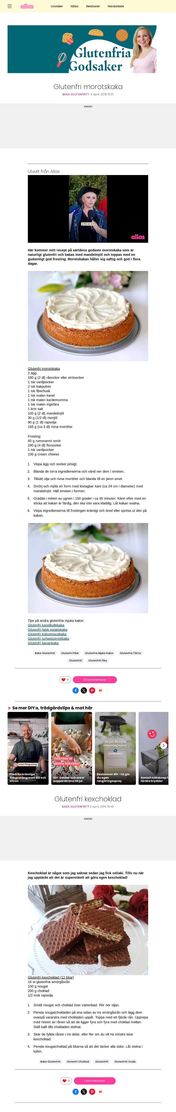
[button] (28, 748)
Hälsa (74, 6)
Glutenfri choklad (78, 1061)
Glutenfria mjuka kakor (99, 653)
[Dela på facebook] (76, 690)
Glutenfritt (75, 660)
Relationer (93, 6)
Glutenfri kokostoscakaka (47, 634)
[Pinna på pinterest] (92, 690)
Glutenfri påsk (70, 653)
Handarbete (116, 6)
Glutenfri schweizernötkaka (48, 638)
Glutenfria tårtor (130, 653)
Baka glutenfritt (75, 94)
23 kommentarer (94, 680)
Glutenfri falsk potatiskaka (47, 629)
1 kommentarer (94, 1081)
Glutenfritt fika (97, 660)
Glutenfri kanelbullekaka (46, 625)
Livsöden (57, 6)
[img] (65, 679)
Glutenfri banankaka (43, 643)
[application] (88, 209)
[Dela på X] (84, 690)
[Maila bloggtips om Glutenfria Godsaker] (100, 690)
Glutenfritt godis (125, 1061)
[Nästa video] (163, 745)
